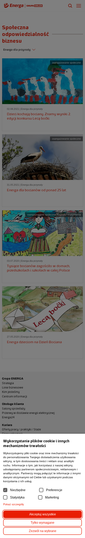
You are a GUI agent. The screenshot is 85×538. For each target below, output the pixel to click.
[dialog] (42, 269)
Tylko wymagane (42, 522)
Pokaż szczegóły (13, 504)
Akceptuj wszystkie (42, 514)
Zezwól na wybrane (42, 531)
